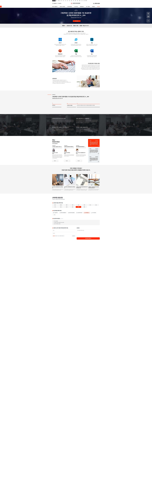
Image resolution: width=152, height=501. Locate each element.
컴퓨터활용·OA (82, 6)
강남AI (59, 0)
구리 (73, 0)
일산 (75, 0)
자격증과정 (93, 6)
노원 (65, 0)
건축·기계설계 (88, 6)
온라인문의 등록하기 (88, 238)
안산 (67, 0)
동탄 (77, 0)
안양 (71, 0)
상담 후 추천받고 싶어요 (57, 223)
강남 (56, 0)
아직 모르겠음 (56, 221)
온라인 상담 (76, 20)
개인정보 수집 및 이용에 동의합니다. (58, 235)
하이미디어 (54, 0)
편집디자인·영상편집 (62, 6)
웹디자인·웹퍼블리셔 (54, 6)
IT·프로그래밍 (76, 6)
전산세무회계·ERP (69, 6)
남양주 (79, 0)
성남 (69, 0)
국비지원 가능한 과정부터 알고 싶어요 (59, 222)
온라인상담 (98, 6)
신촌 (63, 0)
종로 (61, 0)
